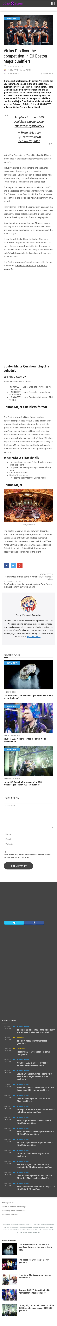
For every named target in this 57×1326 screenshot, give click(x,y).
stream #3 (42, 265)
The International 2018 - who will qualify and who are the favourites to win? (35, 1247)
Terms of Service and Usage (14, 1206)
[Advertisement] (28, 315)
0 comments (48, 74)
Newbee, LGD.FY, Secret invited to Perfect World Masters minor (33, 1064)
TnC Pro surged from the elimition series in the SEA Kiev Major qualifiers (34, 1165)
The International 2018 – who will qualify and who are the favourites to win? (36, 1031)
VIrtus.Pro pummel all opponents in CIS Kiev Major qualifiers (35, 1143)
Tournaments (12, 18)
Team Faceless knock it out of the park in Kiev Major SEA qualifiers (36, 1187)
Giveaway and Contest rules (13, 1211)
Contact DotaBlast (10, 1215)
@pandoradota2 (33, 637)
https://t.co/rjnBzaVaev (29, 126)
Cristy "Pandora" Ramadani (19, 70)
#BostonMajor (36, 121)
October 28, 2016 (29, 141)
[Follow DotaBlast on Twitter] (14, 922)
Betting (20, 1038)
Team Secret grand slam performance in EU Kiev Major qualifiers (36, 1132)
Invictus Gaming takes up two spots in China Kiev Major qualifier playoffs (34, 1176)
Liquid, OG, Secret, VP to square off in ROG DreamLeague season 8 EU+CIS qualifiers (34, 1076)
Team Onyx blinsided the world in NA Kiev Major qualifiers (34, 1121)
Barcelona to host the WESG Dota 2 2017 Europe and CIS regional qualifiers (35, 1088)
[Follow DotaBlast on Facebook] (34, 922)
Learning (21, 1049)
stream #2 (31, 265)
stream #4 (8, 269)
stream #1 (20, 265)
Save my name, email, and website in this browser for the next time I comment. (27, 856)
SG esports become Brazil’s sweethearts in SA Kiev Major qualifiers (36, 1110)
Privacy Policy (7, 1202)
